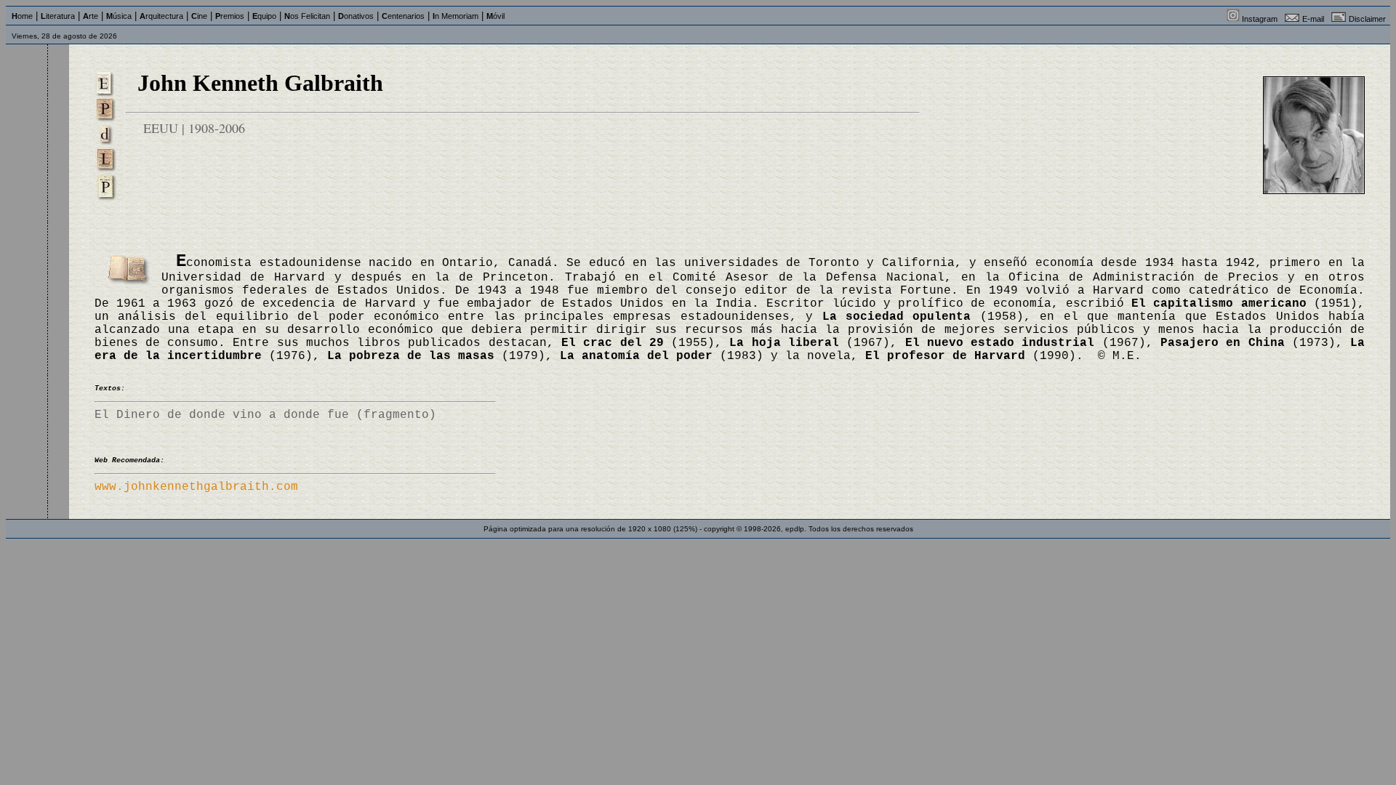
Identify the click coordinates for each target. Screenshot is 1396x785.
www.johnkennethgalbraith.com (196, 487)
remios (229, 16)
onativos (356, 16)
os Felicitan (307, 16)
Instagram (1259, 19)
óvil (495, 16)
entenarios (403, 16)
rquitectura (161, 16)
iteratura (58, 16)
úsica (119, 16)
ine (199, 16)
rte (90, 16)
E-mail (1313, 19)
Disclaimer (1367, 19)
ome (22, 16)
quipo (264, 16)
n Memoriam (455, 16)
